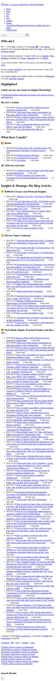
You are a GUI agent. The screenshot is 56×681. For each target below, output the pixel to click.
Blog (8, 11)
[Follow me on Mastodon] (17, 647)
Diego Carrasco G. (23, 636)
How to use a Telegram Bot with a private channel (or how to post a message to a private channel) (29, 457)
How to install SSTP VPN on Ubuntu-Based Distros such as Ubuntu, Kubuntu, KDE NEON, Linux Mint (29, 403)
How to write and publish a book (29, 228)
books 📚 (34, 47)
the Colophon (15, 69)
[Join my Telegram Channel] (19, 649)
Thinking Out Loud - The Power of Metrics (34, 196)
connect (9, 21)
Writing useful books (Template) (29, 291)
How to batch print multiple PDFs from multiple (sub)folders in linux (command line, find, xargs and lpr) (29, 571)
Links (32, 643)
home (8, 9)
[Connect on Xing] (18, 654)
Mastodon (31, 58)
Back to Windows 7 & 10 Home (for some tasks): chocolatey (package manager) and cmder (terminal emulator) (30, 607)
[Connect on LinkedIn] (19, 652)
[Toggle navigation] (2, 2)
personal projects (8, 51)
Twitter (23, 58)
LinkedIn (45, 56)
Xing (52, 56)
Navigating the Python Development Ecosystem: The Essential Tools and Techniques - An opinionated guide (28, 494)
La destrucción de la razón (27, 158)
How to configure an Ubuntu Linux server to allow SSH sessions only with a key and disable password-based (30, 451)
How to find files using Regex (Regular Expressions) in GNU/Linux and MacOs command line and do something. (29, 593)
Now (18, 643)
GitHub (45, 58)
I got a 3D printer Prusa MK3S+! (30, 129)
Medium (4, 58)
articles (47, 47)
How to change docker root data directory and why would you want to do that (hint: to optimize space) (30, 443)
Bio (12, 643)
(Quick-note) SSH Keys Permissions (31, 499)
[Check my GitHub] (19, 661)
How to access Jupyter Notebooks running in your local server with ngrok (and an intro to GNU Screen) (30, 599)
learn (40, 49)
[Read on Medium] (19, 657)
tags (8, 14)
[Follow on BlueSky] (17, 664)
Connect (24, 643)
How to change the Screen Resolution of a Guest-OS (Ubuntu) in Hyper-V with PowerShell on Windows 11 (28, 391)
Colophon (5, 643)
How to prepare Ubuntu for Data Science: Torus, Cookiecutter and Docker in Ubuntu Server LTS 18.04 (29, 621)
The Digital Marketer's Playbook (19, 25)
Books (9, 23)
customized (5, 638)
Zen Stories (21, 160)
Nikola (46, 636)
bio (7, 16)
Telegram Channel (16, 79)
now (8, 18)
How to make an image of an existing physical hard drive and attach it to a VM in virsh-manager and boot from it (30, 119)
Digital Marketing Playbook (27, 155)
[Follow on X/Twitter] (16, 659)
